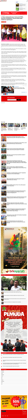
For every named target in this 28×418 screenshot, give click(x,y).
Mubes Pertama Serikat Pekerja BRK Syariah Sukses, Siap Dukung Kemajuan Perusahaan (15, 149)
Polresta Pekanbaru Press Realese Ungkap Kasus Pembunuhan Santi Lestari (14, 295)
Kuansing (2, 370)
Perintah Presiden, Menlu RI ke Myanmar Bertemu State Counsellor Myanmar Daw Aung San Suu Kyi (15, 299)
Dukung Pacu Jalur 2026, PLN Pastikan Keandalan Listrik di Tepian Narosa (16, 215)
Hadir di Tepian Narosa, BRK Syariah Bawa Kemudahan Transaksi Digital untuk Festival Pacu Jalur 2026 (16, 167)
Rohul (2, 373)
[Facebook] (4, 94)
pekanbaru (4, 15)
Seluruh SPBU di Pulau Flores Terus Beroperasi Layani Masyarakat (16, 185)
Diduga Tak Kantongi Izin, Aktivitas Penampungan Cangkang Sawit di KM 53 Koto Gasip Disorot (17, 197)
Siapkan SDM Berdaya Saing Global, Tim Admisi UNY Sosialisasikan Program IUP (13, 354)
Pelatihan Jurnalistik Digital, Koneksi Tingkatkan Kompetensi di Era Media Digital (16, 173)
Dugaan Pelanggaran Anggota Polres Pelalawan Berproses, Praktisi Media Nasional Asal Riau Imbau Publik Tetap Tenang (16, 209)
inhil (1, 377)
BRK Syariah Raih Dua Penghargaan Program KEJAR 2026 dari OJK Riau (15, 179)
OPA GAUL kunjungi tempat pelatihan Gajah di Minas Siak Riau (16, 155)
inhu (1, 378)
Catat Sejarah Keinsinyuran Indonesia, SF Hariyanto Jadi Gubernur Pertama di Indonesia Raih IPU (16, 222)
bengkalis (2, 374)
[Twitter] (7, 94)
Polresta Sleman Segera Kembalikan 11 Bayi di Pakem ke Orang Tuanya (10, 290)
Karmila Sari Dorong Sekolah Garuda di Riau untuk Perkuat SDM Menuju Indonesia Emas (17, 143)
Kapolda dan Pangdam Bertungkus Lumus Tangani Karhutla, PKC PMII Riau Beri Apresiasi (16, 137)
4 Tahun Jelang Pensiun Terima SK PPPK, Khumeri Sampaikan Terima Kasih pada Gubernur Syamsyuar (12, 18)
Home (1, 15)
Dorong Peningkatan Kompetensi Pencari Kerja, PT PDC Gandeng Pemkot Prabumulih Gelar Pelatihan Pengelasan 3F (16, 191)
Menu (27, 1)
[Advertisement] (14, 6)
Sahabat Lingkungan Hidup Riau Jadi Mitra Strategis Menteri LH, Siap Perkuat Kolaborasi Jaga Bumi (17, 203)
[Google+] (5, 94)
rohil (1, 382)
